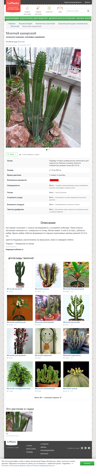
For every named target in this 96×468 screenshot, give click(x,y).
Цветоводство (41, 18)
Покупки (80, 18)
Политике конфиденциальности (43, 465)
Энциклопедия (12, 18)
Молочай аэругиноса (72, 355)
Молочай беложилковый (73, 289)
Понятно (87, 463)
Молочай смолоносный (45, 388)
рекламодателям (47, 450)
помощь (29, 452)
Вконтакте (82, 448)
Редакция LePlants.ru (14, 249)
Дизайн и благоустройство (62, 18)
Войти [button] (87, 2)
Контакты (44, 454)
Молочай (15, 26)
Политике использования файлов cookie (16, 465)
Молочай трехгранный (16, 355)
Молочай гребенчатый (16, 322)
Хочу (13, 154)
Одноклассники (85, 448)
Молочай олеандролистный (18, 388)
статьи (29, 446)
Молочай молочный (71, 322)
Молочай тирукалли (43, 355)
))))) (7, 433)
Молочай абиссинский (44, 322)
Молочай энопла (42, 289)
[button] (48, 97)
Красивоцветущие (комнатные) (73, 23)
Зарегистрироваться (72, 2)
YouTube (89, 448)
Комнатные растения (45, 23)
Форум (88, 18)
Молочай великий (14, 289)
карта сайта (31, 449)
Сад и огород (26, 18)
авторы (43, 447)
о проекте (44, 444)
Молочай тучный (70, 388)
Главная (11, 23)
